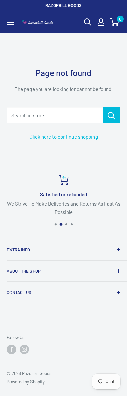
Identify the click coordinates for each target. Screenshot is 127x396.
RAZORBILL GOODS (63, 5)
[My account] (101, 22)
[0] (114, 22)
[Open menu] (10, 22)
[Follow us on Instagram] (24, 349)
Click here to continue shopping (63, 136)
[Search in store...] (111, 115)
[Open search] (87, 22)
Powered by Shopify (26, 382)
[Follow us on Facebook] (11, 349)
